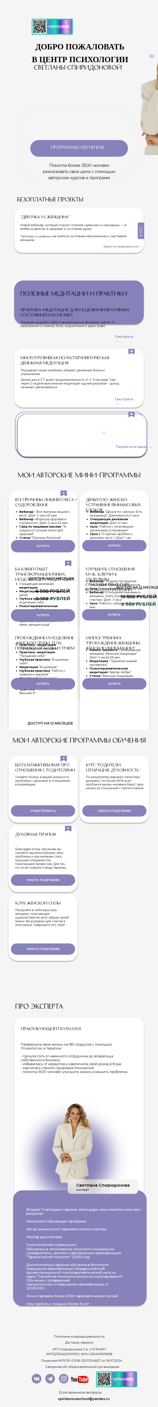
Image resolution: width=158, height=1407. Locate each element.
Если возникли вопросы (80, 1392)
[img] (36, 1379)
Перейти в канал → (134, 447)
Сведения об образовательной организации (82, 1367)
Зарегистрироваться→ (122, 246)
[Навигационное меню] (151, 56)
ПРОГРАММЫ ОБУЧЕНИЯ (77, 147)
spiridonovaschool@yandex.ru (83, 1399)
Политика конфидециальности (79, 1336)
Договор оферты (79, 1342)
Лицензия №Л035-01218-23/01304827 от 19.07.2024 (81, 1361)
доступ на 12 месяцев (50, 723)
